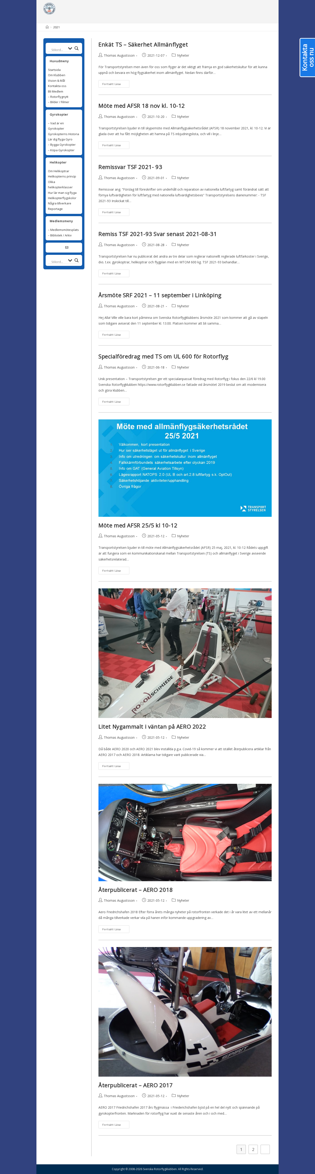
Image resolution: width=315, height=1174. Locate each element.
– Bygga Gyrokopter (62, 144)
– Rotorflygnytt (58, 97)
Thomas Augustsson (119, 55)
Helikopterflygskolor (62, 198)
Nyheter (183, 55)
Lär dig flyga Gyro (60, 139)
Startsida (54, 70)
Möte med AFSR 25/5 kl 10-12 (137, 525)
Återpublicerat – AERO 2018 (135, 889)
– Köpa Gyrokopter (61, 150)
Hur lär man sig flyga (62, 193)
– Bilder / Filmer (58, 102)
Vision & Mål (56, 80)
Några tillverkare (59, 203)
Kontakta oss (57, 86)
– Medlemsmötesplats (63, 230)
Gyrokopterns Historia (63, 134)
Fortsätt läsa (111, 84)
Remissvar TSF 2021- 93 (130, 167)
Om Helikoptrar (58, 171)
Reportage (55, 209)
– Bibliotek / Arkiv (60, 235)
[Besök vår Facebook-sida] (60, 247)
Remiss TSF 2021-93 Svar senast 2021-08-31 (157, 234)
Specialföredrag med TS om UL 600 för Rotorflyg (163, 356)
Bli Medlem (55, 91)
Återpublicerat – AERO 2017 (135, 1085)
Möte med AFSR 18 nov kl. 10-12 (141, 105)
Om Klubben (56, 75)
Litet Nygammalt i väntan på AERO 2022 (152, 726)
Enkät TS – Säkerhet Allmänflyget (143, 44)
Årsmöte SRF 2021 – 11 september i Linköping (160, 295)
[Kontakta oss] (66, 247)
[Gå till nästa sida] (265, 1149)
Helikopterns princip (62, 176)
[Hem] (47, 27)
